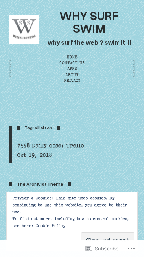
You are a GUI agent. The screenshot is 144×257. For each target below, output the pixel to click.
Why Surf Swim (89, 21)
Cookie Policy (51, 226)
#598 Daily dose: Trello (50, 145)
